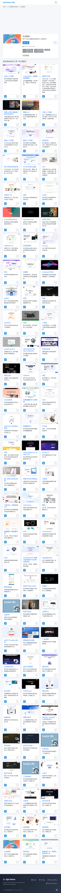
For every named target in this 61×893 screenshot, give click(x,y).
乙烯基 (44, 479)
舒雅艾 (44, 586)
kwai (6, 558)
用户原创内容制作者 (11, 167)
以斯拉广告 (8, 195)
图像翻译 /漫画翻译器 (11, 532)
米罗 (5, 452)
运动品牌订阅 (47, 558)
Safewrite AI (8, 246)
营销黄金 (45, 140)
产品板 (44, 323)
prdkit (44, 195)
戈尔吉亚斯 (8, 400)
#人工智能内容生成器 (27, 51)
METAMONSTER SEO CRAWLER (29, 350)
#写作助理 (47, 49)
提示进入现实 (28, 745)
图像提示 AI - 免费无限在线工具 (49, 852)
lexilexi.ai (45, 452)
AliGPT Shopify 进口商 (11, 641)
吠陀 (24, 298)
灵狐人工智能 (9, 76)
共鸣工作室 (46, 219)
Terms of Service (52, 883)
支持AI (6, 298)
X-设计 (44, 773)
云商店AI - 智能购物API (11, 506)
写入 (43, 167)
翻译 (43, 505)
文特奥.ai (45, 611)
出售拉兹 (45, 749)
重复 (43, 298)
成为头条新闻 (28, 666)
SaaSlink (26, 375)
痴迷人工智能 (9, 140)
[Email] (56, 890)
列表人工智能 (47, 112)
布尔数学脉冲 (9, 666)
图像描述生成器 (28, 640)
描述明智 (45, 827)
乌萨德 (25, 801)
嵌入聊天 (7, 691)
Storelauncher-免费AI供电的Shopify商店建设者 (30, 560)
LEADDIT (7, 323)
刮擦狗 (25, 272)
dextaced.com (28, 219)
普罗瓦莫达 (27, 611)
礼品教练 (7, 851)
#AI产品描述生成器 (39, 51)
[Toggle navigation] (56, 2)
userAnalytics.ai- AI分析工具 (30, 453)
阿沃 (5, 272)
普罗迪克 (45, 666)
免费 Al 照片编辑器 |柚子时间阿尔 (11, 113)
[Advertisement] (31, 21)
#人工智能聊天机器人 (27, 49)
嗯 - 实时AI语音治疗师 (11, 480)
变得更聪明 (27, 246)
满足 (43, 375)
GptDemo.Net (9, 2)
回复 (24, 323)
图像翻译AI (27, 426)
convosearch (47, 531)
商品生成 (45, 691)
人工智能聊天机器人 (13, 7)
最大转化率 (46, 801)
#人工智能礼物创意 (39, 49)
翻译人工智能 (28, 140)
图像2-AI (26, 112)
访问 (25, 43)
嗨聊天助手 (27, 717)
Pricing (43, 880)
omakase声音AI (48, 272)
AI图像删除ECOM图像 (30, 401)
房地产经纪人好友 (29, 586)
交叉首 (44, 426)
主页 (4, 7)
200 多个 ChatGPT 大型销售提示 (48, 718)
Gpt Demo (10, 879)
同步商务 (7, 745)
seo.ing (45, 246)
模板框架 (7, 717)
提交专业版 (8, 773)
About (34, 880)
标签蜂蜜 (26, 827)
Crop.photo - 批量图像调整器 (30, 77)
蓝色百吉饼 (46, 349)
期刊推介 (26, 851)
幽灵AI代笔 (46, 76)
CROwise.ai (27, 691)
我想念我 (7, 375)
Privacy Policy (53, 880)
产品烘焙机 (27, 776)
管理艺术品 (8, 801)
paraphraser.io (9, 349)
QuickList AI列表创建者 (11, 427)
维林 (24, 195)
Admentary (27, 505)
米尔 (43, 400)
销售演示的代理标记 (30, 479)
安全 (24, 531)
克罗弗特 (7, 827)
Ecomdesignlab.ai (10, 219)
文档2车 (7, 615)
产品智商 (45, 639)
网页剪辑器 (8, 587)
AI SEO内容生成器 (29, 167)
